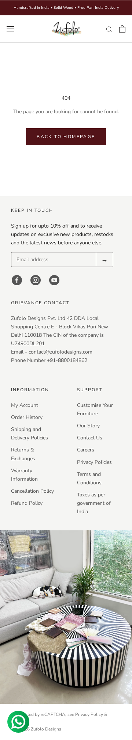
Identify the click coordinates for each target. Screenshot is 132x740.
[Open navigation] (10, 29)
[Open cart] (122, 29)
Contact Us (89, 437)
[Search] (109, 29)
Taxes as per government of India (94, 503)
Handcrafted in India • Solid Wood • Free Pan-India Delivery (66, 7)
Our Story (88, 425)
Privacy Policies (94, 462)
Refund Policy (27, 503)
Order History (27, 417)
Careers (85, 449)
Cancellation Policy (32, 491)
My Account (24, 405)
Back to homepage (66, 137)
